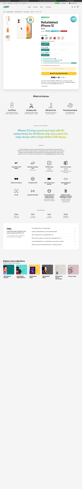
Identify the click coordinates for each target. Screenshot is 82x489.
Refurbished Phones (10, 11)
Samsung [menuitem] (35, 7)
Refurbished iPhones (18, 11)
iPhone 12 (32, 11)
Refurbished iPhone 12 (51, 154)
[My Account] (74, 7)
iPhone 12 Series (26, 11)
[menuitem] (5, 3)
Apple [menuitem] (29, 7)
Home (4, 11)
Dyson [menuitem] (41, 7)
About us (4, 3)
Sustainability (10, 3)
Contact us (24, 3)
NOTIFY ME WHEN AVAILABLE (60, 73)
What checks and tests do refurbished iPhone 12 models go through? (46, 244)
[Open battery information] (49, 52)
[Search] (72, 7)
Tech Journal (16, 3)
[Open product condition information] (54, 41)
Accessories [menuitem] (48, 7)
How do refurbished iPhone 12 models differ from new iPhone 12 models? (48, 241)
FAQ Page (19, 236)
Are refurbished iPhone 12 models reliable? (41, 228)
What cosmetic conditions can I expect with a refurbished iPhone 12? (46, 238)
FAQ (20, 3)
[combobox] (73, 3)
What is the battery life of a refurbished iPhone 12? (42, 234)
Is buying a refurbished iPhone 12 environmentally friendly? (44, 231)
